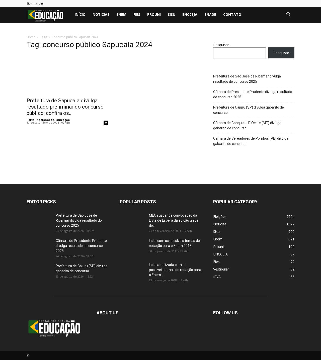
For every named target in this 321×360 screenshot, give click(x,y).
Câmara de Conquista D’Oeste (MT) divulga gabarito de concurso (247, 125)
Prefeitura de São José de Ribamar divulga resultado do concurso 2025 (247, 78)
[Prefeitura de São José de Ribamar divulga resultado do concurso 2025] (39, 221)
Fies (136, 14)
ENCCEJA (189, 14)
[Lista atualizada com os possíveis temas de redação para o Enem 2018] (132, 271)
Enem (121, 14)
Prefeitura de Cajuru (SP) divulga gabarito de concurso (248, 110)
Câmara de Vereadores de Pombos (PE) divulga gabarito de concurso (250, 141)
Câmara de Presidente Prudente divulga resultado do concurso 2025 (252, 94)
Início (80, 14)
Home (31, 37)
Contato (232, 14)
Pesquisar (221, 44)
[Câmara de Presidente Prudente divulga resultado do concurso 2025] (39, 247)
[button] (288, 15)
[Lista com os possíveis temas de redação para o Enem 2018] (132, 247)
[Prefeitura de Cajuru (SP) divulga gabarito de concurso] (39, 272)
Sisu (171, 14)
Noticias (101, 14)
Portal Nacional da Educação (48, 120)
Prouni (154, 14)
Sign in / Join (35, 3)
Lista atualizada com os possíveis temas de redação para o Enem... (175, 270)
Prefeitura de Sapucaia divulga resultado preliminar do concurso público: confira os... (65, 107)
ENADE (210, 14)
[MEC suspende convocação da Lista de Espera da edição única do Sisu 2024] (131, 221)
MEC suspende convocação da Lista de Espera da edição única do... (173, 220)
